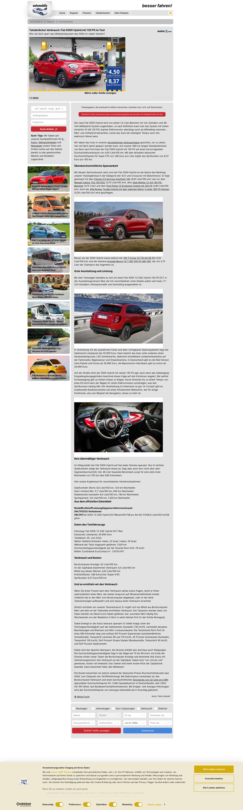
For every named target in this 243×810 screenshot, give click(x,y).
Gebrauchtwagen (47, 142)
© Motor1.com (82, 696)
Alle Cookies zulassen (214, 769)
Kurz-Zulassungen (125, 708)
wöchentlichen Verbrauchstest (123, 142)
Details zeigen (154, 804)
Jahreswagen (103, 708)
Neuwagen (36, 145)
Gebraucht (146, 708)
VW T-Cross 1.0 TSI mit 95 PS (139, 258)
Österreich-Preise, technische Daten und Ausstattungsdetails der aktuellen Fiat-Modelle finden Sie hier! (122, 114)
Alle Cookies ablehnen (214, 787)
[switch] (87, 804)
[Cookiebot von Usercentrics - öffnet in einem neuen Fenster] (24, 804)
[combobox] (150, 715)
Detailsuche (147, 730)
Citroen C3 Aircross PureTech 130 (112, 179)
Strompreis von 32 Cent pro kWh (150, 679)
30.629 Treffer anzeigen (96, 730)
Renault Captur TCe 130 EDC (89, 182)
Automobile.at (36, 21)
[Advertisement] (100, 761)
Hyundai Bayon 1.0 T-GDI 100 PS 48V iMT (129, 261)
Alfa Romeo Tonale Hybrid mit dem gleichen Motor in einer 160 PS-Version (129, 189)
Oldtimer (162, 708)
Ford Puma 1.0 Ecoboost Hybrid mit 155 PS (129, 185)
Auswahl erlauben (214, 778)
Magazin (51, 21)
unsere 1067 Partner (61, 772)
